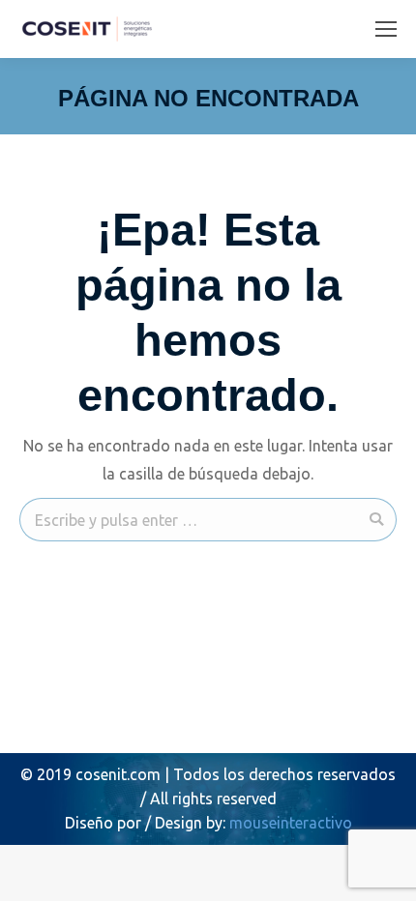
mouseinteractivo (290, 822)
